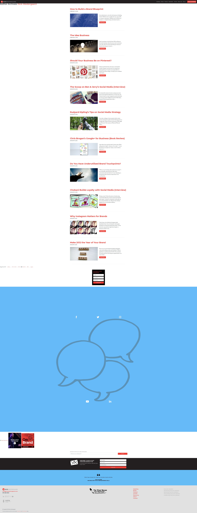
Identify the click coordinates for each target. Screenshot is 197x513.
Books (162, 1)
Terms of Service (24, 511)
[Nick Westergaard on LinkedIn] (3, 496)
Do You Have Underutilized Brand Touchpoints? (95, 163)
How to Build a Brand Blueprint (86, 9)
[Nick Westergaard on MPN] (7, 499)
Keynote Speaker (168, 489)
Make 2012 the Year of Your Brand (88, 242)
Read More (102, 22)
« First (8, 266)
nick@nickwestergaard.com (10, 491)
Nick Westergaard (27, 4)
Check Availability (192, 1)
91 (18, 266)
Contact (135, 498)
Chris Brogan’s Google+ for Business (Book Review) (97, 138)
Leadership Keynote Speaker (172, 495)
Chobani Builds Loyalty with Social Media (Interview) (98, 190)
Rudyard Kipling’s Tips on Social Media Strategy (95, 112)
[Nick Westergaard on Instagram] (6, 496)
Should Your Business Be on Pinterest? (90, 60)
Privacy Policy (19, 511)
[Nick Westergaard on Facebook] (8, 496)
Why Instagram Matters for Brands (88, 216)
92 (19, 266)
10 (12, 266)
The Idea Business (79, 35)
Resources (180, 1)
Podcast (166, 1)
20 (14, 266)
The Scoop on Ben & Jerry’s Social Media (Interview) (97, 87)
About (184, 1)
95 (24, 266)
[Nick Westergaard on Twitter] (10, 496)
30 (15, 266)
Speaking (158, 1)
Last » (32, 266)
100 (27, 266)
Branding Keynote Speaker (171, 492)
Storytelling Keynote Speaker (172, 493)
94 (23, 266)
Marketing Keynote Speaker (171, 490)
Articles (175, 1)
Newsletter (171, 1)
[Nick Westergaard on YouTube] (12, 496)
